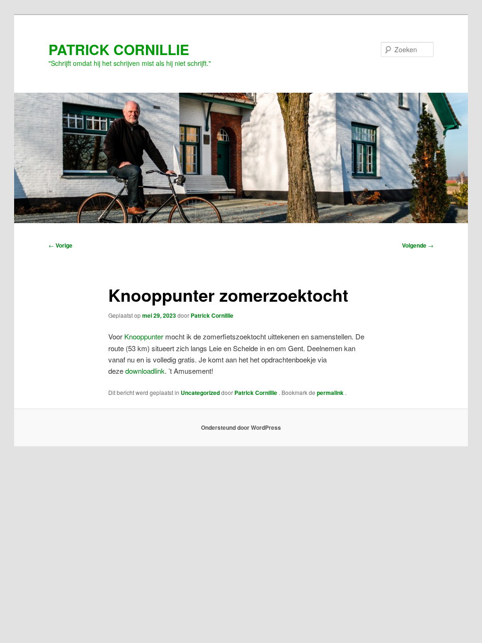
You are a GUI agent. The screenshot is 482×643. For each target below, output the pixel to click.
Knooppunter (143, 336)
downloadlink (145, 371)
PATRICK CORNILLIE (118, 49)
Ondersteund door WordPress (241, 427)
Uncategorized (200, 392)
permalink (331, 392)
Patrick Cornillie (212, 315)
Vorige (60, 245)
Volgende (418, 245)
